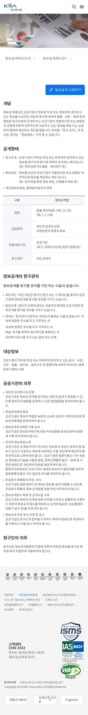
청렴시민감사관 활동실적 (60, 604)
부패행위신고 (35, 604)
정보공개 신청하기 (68, 90)
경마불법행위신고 (13, 604)
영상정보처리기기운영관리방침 (59, 595)
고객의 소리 (51, 599)
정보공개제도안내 (18, 58)
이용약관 (9, 595)
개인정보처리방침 (28, 595)
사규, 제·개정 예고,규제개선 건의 (22, 599)
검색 (74, 7)
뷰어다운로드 (26, 609)
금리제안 (9, 609)
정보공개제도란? (54, 58)
